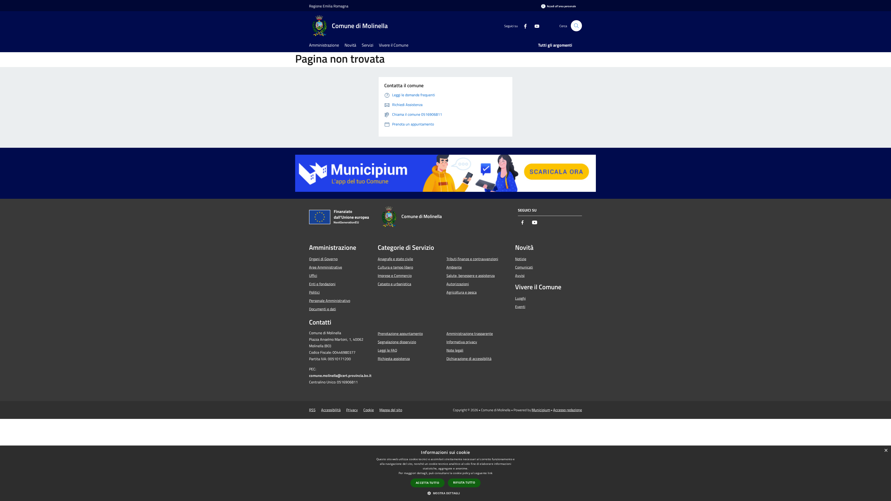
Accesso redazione (567, 410)
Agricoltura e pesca (461, 292)
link (490, 473)
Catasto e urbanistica (394, 284)
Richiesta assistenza (394, 358)
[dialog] (445, 473)
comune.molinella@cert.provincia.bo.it (340, 375)
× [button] (886, 450)
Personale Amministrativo (329, 300)
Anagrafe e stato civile (395, 259)
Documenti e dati (322, 309)
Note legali (454, 350)
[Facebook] (523, 25)
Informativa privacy (461, 342)
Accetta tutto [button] (427, 483)
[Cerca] (576, 25)
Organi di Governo (323, 259)
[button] (445, 493)
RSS (312, 410)
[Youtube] (535, 25)
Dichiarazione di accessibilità (468, 358)
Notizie (520, 259)
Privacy (352, 410)
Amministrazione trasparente (469, 333)
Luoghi (520, 298)
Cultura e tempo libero (395, 267)
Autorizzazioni (457, 284)
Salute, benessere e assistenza (470, 275)
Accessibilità (331, 410)
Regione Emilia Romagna (328, 6)
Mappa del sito (390, 410)
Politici (314, 292)
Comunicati (524, 267)
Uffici (313, 275)
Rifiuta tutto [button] (464, 483)
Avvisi (520, 275)
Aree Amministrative (325, 267)
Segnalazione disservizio (397, 342)
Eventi (520, 306)
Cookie (368, 410)
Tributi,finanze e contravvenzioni (472, 259)
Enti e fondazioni (322, 284)
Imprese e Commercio (395, 275)
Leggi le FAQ (387, 350)
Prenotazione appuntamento (400, 333)
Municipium (541, 410)
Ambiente (454, 267)
